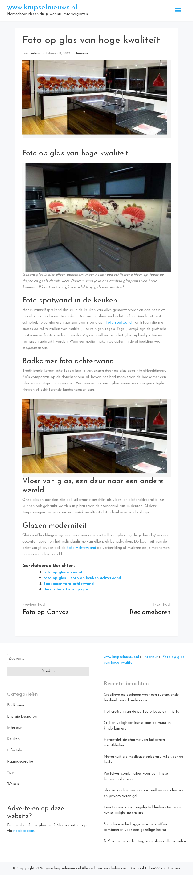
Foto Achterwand (81, 548)
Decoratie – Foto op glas (65, 589)
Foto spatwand (119, 323)
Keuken (13, 739)
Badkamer (15, 705)
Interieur (82, 53)
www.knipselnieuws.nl (42, 7)
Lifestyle (14, 750)
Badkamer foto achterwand (68, 584)
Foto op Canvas (45, 612)
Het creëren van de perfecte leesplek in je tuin (143, 712)
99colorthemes (167, 868)
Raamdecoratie (20, 762)
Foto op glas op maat (63, 572)
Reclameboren (150, 612)
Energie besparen (22, 716)
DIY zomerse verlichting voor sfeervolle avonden (145, 841)
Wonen (13, 784)
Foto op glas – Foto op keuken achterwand (82, 578)
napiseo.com (23, 831)
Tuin (10, 773)
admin (35, 53)
